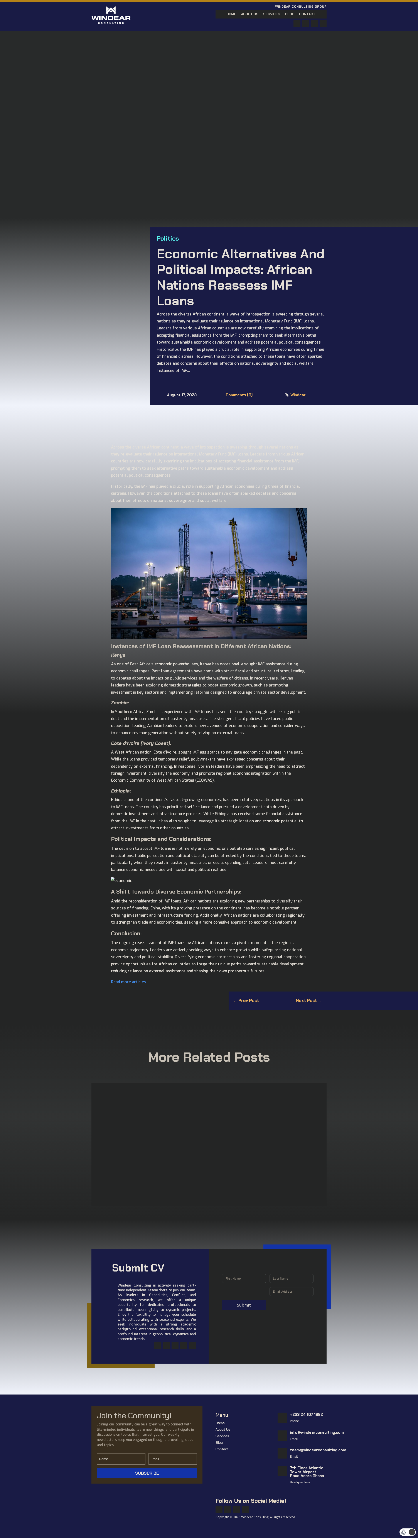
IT (126, 1116)
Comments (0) (239, 395)
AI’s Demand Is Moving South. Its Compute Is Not (152, 1108)
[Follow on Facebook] (296, 23)
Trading (144, 1167)
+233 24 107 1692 (306, 1414)
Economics (114, 1116)
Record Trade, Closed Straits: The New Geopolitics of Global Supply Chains (177, 1159)
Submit (244, 1305)
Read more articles (128, 982)
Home (231, 14)
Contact (307, 14)
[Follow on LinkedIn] (323, 23)
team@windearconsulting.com (318, 1450)
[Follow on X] (305, 23)
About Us (249, 14)
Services (271, 14)
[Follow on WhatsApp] (314, 23)
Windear (298, 395)
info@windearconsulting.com (317, 1432)
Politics (168, 238)
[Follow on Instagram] (175, 1345)
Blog (289, 14)
